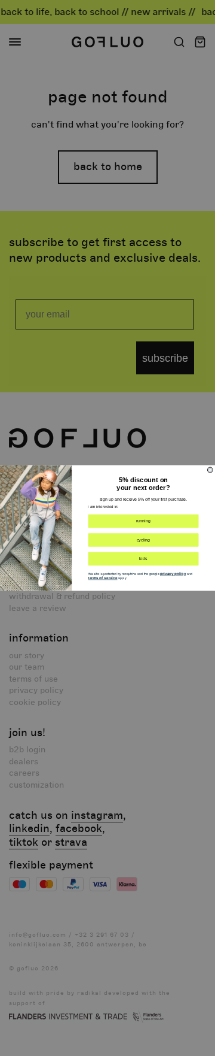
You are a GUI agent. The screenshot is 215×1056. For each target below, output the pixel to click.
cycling (143, 539)
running (143, 521)
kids (143, 558)
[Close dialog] (210, 470)
